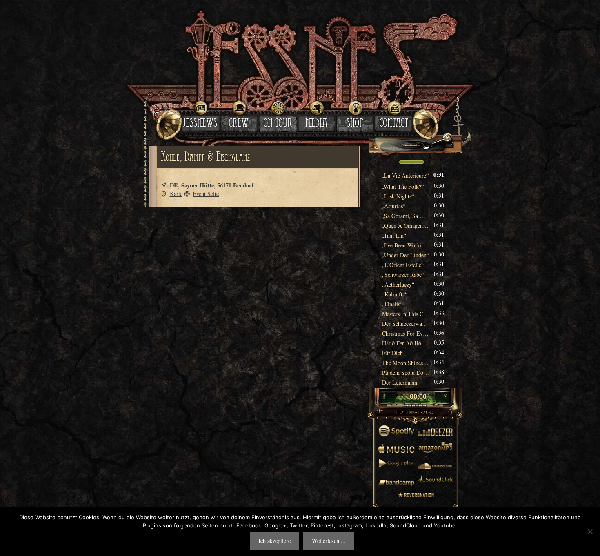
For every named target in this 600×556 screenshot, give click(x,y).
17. (405, 333)
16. (405, 323)
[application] (415, 163)
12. (398, 284)
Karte (176, 194)
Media (316, 124)
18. (405, 343)
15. (405, 313)
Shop (355, 124)
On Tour (277, 124)
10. (403, 264)
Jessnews (199, 124)
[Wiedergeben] (403, 397)
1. (405, 175)
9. (405, 255)
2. (403, 186)
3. (398, 196)
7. (394, 235)
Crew (239, 124)
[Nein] (590, 531)
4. (393, 206)
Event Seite (206, 194)
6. (405, 225)
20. (405, 362)
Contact (393, 124)
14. (392, 304)
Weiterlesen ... (329, 541)
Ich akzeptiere (274, 541)
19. (392, 353)
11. (403, 274)
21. (405, 372)
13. (394, 294)
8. (405, 245)
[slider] (411, 161)
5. (405, 216)
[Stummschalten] (389, 162)
